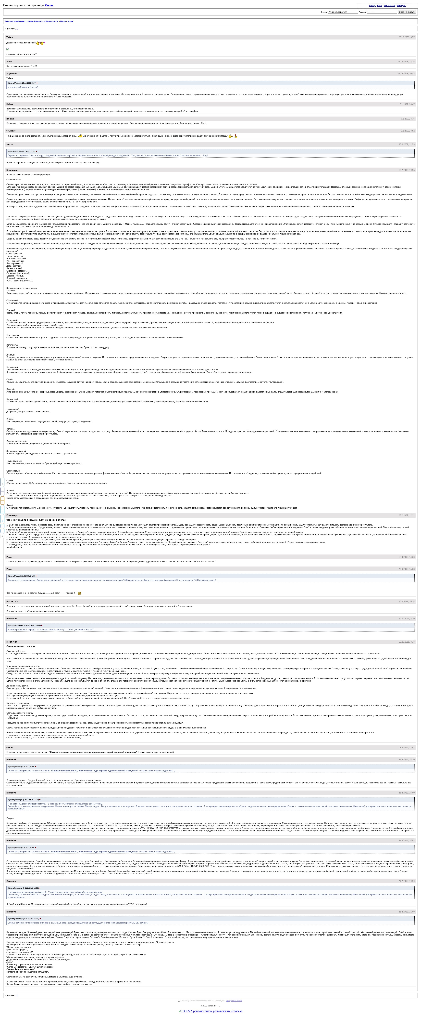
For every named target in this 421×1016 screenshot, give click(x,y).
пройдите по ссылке (234, 1001)
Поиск (379, 6)
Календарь (401, 6)
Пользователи (389, 6)
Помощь (372, 6)
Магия (63, 21)
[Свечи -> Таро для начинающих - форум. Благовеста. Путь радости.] (2, 526)
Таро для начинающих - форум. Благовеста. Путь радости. (31, 21)
